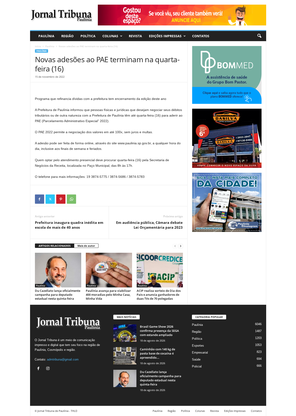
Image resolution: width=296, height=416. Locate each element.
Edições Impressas (165, 36)
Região (67, 36)
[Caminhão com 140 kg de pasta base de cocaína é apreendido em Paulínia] (124, 355)
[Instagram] (48, 369)
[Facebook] (39, 199)
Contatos (200, 36)
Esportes (198, 345)
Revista (135, 36)
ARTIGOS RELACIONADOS (55, 245)
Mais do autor (86, 245)
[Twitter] (50, 199)
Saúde (196, 359)
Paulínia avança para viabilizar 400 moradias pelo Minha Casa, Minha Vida (108, 295)
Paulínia (46, 36)
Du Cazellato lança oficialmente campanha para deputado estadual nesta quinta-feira (57, 295)
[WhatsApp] (71, 199)
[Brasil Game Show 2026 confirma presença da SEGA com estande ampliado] (124, 333)
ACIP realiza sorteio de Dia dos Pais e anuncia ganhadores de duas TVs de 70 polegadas (159, 295)
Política (88, 36)
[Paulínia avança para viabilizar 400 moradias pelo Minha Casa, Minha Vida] (109, 270)
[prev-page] (175, 245)
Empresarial (200, 352)
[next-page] (180, 245)
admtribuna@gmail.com (63, 359)
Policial (197, 366)
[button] (259, 36)
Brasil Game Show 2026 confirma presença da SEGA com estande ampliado (159, 330)
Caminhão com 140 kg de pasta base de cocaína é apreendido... (157, 353)
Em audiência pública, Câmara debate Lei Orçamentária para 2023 (149, 225)
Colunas (110, 36)
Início (38, 46)
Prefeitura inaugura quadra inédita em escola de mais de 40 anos (69, 225)
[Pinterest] (60, 199)
